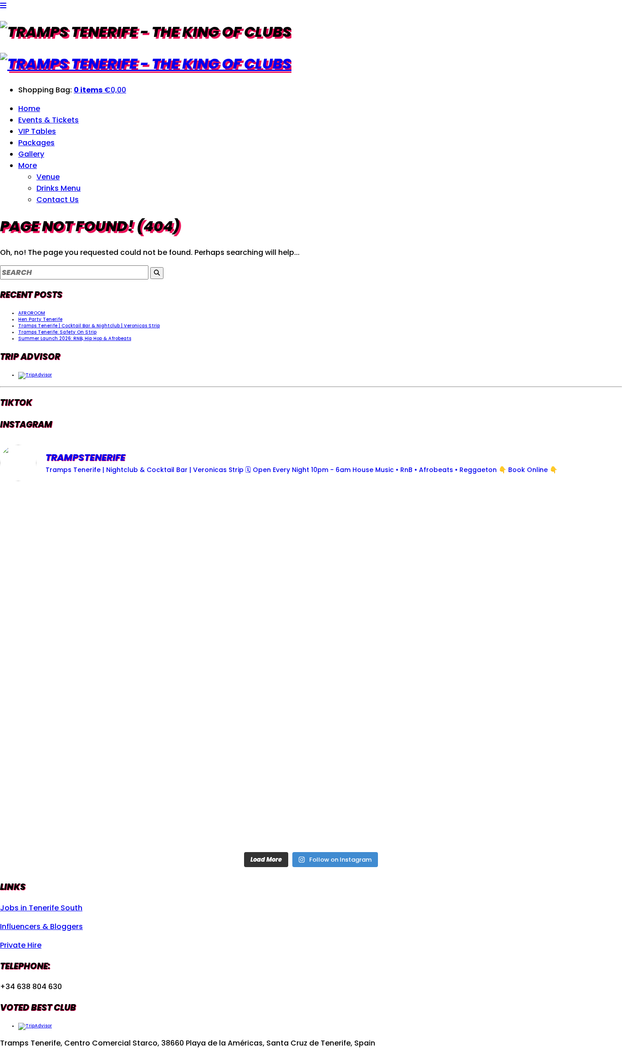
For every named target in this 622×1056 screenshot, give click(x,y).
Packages (36, 142)
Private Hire (20, 945)
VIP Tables (37, 131)
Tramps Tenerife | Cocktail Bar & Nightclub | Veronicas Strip (89, 326)
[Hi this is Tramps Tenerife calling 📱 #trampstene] (311, 549)
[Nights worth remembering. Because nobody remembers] (520, 549)
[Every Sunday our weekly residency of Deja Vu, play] (102, 549)
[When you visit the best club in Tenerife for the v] (102, 787)
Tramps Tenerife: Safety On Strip (57, 332)
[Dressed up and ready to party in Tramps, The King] (520, 668)
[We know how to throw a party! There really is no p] (520, 787)
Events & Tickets (48, 120)
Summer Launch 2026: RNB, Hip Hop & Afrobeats (74, 338)
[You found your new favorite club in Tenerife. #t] (311, 787)
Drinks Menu (58, 188)
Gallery (31, 154)
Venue (48, 177)
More (27, 165)
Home (29, 108)
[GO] (156, 273)
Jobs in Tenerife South (41, 908)
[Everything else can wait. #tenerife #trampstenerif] (102, 668)
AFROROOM (31, 313)
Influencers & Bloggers (41, 926)
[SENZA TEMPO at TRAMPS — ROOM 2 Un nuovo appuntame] (311, 668)
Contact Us (57, 199)
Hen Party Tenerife (40, 319)
